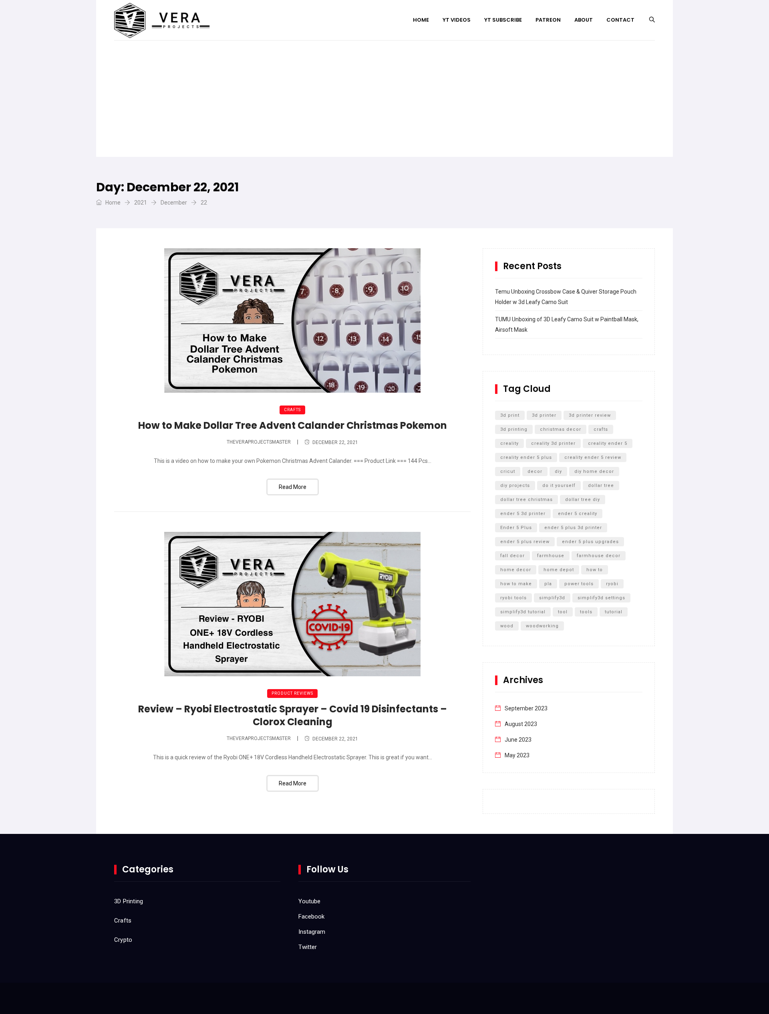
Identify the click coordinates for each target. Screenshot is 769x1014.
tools (586, 611)
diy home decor (594, 471)
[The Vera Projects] (163, 20)
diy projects (515, 485)
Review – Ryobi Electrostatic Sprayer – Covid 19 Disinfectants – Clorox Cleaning (292, 715)
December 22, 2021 (335, 442)
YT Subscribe (503, 20)
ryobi (612, 583)
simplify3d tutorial (523, 611)
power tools (579, 583)
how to (594, 569)
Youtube (309, 901)
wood (506, 626)
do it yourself (559, 485)
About (583, 20)
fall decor (512, 555)
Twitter (307, 947)
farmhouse (550, 555)
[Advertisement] (384, 101)
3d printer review (590, 415)
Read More (292, 487)
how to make (516, 583)
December (174, 202)
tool (563, 611)
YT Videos (457, 20)
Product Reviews (292, 693)
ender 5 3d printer (523, 513)
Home (421, 20)
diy (558, 471)
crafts (601, 429)
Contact (620, 20)
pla (548, 583)
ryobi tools (513, 597)
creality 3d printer (553, 443)
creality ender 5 (607, 443)
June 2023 (518, 739)
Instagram (311, 931)
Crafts (292, 410)
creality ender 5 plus (526, 457)
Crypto (123, 939)
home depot (559, 569)
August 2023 (521, 724)
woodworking (542, 626)
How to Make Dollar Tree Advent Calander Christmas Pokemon (292, 425)
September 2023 (526, 708)
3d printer (544, 415)
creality (509, 443)
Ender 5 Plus (516, 527)
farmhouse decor (598, 555)
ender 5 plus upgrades (590, 541)
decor (534, 471)
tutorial (613, 611)
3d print (509, 415)
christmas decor (560, 429)
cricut (507, 471)
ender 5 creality (577, 513)
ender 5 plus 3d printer (573, 527)
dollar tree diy (582, 499)
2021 (140, 202)
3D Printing (128, 901)
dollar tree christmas (526, 499)
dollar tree (601, 485)
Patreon (548, 20)
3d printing (513, 429)
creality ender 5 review (592, 457)
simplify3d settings (601, 597)
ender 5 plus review (525, 541)
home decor (515, 569)
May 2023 (517, 755)
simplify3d (552, 597)
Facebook (311, 916)
